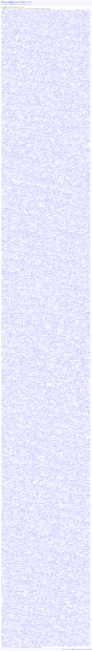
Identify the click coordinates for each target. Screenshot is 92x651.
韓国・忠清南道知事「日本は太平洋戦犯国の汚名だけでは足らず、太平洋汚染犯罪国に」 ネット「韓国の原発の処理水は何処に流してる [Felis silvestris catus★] (48, 207)
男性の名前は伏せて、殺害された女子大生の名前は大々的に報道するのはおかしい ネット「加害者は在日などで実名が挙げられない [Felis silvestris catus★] (50, 139)
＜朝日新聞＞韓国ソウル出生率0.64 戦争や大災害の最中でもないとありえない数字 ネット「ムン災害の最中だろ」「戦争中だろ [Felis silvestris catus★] (27, 155)
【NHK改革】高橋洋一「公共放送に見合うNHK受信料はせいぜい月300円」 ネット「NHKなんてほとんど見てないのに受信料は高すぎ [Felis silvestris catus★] (30, 563)
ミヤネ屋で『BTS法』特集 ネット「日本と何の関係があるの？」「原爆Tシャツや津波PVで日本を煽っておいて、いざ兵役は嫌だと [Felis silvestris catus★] (33, 632)
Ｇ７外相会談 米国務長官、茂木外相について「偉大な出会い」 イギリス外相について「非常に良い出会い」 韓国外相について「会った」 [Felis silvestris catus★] (58, 115)
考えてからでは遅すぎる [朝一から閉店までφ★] (33, 10)
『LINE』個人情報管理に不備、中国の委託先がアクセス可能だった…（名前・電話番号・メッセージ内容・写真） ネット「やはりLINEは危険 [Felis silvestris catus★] (41, 289)
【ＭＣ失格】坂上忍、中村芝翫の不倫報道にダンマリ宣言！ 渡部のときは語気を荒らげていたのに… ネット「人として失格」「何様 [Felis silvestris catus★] (59, 515)
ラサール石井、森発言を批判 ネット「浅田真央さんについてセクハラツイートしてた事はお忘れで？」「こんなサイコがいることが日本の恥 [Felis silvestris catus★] (52, 430)
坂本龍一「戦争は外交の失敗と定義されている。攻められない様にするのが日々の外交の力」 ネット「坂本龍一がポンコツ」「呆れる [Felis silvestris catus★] (28, 526)
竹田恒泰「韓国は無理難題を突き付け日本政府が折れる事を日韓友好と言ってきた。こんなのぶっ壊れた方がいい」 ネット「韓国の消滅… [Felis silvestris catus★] (28, 260)
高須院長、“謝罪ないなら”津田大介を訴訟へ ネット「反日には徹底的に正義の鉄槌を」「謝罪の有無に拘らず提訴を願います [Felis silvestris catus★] (63, 603)
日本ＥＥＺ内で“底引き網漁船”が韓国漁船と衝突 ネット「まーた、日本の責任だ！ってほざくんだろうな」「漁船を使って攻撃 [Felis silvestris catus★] (46, 297)
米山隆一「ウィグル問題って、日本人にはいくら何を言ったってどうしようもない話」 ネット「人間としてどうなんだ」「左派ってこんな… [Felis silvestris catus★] (38, 406)
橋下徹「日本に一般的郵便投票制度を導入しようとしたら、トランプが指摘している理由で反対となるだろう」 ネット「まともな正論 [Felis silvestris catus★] (30, 608)
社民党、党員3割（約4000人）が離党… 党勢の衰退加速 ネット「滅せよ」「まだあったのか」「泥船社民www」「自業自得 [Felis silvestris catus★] (47, 104)
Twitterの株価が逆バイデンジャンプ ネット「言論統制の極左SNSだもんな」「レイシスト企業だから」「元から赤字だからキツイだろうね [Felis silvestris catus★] (30, 509)
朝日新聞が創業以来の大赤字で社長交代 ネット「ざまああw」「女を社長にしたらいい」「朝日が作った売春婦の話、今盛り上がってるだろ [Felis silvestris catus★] (63, 370)
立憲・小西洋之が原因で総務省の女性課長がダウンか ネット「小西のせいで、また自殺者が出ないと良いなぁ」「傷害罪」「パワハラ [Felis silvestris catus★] (56, 266)
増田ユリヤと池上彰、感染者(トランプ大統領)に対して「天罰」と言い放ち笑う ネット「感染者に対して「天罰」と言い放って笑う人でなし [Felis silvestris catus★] (34, 545)
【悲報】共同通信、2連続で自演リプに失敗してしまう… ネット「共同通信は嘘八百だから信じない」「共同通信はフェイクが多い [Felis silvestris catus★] (46, 447)
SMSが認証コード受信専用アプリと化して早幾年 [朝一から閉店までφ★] (48, 22)
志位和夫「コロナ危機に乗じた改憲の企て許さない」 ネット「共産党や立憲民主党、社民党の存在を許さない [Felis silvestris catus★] (63, 132)
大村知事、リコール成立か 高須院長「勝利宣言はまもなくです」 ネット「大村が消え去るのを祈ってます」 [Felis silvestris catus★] (36, 612)
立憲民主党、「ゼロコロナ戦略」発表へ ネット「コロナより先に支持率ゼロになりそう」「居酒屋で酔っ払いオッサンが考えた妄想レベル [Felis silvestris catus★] (32, 340)
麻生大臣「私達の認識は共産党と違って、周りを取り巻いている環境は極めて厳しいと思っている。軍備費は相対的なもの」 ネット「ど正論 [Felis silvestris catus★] (55, 468)
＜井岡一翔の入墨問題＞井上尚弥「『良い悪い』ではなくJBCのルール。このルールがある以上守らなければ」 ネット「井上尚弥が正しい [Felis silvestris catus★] (43, 521)
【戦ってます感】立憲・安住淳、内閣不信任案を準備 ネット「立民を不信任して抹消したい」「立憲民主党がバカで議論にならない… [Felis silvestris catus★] (35, 261)
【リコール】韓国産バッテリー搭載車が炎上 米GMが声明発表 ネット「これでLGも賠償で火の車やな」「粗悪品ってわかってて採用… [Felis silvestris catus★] (28, 596)
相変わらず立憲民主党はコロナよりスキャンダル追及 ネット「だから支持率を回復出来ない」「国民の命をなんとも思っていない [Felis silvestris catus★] (66, 441)
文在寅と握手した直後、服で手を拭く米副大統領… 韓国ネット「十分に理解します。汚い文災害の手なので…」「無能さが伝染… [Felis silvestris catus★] (62, 45)
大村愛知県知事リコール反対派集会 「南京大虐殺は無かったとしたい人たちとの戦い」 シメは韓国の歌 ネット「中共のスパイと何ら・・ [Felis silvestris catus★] (61, 637)
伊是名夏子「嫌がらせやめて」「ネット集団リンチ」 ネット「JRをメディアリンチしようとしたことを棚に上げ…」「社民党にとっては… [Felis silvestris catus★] (52, 174)
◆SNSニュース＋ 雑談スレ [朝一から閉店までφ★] (68, 12)
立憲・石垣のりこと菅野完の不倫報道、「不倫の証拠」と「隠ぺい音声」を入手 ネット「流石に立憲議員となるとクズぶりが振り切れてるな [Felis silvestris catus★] (35, 48)
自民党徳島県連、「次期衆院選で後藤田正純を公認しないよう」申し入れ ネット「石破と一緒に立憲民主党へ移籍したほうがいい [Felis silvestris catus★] (29, 70)
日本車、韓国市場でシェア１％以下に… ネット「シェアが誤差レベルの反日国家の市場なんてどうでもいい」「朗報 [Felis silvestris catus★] (35, 277)
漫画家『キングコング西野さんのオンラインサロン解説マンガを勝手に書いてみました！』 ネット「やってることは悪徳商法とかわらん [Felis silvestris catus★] (58, 497)
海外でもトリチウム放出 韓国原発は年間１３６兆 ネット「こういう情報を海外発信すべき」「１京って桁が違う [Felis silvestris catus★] (61, 209)
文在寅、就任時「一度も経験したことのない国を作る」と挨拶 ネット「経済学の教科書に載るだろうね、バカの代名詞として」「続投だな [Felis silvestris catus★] (51, 279)
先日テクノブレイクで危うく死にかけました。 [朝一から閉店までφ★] (27, 29)
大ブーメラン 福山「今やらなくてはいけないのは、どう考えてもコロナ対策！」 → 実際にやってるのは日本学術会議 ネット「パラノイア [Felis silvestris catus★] (53, 601)
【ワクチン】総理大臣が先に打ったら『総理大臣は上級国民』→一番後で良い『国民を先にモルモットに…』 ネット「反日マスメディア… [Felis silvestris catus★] (32, 456)
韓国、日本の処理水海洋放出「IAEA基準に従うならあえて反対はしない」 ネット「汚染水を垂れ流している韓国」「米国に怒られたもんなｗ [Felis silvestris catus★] (62, 179)
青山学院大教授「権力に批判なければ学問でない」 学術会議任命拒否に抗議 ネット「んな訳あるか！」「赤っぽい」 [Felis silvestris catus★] (56, 573)
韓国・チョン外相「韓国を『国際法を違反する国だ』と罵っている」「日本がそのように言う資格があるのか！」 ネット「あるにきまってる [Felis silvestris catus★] (26, 168)
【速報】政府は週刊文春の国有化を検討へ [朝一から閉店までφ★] (76, 285)
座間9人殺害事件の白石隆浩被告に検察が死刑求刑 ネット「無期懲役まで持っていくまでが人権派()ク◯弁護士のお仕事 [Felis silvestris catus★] (40, 580)
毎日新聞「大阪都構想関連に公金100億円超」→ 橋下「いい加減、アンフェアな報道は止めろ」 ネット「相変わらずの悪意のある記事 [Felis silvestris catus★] (52, 614)
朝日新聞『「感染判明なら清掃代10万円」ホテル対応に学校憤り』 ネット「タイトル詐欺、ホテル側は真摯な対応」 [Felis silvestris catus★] (37, 262)
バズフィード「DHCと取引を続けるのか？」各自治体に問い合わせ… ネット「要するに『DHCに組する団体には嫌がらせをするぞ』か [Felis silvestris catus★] (40, 111)
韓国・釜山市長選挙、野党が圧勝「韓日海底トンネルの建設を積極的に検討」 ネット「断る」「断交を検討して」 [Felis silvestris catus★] (35, 232)
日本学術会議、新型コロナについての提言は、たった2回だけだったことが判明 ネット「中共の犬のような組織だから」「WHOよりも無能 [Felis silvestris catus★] (41, 613)
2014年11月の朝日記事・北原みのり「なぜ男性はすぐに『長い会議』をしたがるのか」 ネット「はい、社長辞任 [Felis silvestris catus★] (27, 372)
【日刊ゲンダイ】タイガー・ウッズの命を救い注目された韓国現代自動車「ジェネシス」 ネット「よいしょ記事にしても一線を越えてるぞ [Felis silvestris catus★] (56, 343)
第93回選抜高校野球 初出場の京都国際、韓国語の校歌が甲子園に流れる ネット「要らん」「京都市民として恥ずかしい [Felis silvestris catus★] (23, 273)
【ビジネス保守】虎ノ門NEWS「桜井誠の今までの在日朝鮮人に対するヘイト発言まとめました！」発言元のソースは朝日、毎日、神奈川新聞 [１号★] (50, 644)
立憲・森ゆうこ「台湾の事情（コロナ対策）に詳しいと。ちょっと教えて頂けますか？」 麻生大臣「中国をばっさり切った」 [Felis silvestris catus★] (26, 463)
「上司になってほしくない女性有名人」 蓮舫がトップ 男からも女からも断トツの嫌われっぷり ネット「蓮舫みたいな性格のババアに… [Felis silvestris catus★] (56, 319)
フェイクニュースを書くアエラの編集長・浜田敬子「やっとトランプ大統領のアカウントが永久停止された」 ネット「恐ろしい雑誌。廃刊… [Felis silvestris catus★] (54, 514)
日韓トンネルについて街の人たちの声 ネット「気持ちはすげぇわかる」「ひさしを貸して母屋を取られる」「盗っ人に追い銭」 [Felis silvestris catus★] (60, 329)
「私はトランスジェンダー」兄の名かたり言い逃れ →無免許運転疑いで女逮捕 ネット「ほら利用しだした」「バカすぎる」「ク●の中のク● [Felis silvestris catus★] (47, 312)
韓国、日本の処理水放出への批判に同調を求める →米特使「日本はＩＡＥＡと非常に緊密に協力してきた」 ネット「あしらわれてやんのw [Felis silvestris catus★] (33, 185)
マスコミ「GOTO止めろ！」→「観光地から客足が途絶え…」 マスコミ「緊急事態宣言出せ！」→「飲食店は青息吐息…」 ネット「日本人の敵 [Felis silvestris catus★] (33, 480)
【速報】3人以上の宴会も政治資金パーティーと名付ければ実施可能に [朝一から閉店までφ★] (75, 34)
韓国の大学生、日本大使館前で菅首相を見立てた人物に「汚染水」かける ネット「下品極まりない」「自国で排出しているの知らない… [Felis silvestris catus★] (38, 196)
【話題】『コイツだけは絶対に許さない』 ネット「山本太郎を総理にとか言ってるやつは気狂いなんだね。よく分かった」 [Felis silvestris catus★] (59, 300)
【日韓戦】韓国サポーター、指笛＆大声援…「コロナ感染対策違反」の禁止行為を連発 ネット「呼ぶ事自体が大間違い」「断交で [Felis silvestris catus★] (59, 268)
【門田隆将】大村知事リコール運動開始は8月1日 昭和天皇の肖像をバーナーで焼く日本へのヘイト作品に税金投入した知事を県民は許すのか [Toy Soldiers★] (54, 642)
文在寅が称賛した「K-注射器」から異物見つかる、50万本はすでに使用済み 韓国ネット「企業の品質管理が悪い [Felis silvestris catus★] (58, 175)
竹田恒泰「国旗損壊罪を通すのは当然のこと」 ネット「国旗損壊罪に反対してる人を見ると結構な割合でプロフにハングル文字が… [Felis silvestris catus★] (52, 459)
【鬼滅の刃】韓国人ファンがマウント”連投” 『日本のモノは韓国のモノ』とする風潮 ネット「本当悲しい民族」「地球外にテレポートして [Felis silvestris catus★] (49, 584)
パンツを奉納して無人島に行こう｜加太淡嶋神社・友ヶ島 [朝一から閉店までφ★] (13, 10)
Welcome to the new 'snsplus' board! (31, 13)
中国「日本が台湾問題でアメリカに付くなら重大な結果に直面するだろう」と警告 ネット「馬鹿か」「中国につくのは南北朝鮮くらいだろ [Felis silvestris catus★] (58, 248)
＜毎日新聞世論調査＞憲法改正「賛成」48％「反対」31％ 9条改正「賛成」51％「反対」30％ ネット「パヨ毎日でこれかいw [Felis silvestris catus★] (66, 133)
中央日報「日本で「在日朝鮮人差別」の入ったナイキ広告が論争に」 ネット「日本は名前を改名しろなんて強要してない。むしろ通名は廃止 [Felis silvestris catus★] (31, 569)
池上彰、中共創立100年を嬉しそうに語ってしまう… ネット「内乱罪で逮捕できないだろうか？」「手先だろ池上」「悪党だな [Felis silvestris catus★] (66, 453)
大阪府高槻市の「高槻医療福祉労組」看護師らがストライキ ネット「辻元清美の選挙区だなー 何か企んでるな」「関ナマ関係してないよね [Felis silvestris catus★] (29, 317)
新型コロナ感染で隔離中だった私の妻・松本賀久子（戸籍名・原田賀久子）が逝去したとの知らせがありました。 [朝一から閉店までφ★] (50, 265)
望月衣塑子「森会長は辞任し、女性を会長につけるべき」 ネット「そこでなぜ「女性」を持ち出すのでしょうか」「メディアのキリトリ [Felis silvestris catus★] (59, 439)
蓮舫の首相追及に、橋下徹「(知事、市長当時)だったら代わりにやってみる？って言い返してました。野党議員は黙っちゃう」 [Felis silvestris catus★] (44, 446)
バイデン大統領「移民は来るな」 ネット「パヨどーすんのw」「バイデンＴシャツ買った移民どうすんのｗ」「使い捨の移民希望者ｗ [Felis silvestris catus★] (32, 288)
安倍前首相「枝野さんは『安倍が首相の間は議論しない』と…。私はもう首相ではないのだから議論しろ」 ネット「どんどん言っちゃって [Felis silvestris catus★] (48, 161)
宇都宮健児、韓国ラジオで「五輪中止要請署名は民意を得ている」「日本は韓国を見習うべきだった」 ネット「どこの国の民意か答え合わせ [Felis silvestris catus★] (56, 74)
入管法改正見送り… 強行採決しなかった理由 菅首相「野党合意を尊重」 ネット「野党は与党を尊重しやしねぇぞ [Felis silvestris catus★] (58, 65)
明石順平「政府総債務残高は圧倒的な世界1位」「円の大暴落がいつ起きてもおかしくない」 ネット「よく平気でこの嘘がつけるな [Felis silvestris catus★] (60, 52)
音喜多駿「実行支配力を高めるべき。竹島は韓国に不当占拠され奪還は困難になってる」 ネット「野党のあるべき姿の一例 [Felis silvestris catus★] (43, 325)
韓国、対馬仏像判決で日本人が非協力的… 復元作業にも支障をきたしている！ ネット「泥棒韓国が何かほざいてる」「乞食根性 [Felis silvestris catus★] (54, 450)
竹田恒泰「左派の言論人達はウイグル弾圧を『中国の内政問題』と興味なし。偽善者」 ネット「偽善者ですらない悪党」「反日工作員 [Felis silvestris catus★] (48, 400)
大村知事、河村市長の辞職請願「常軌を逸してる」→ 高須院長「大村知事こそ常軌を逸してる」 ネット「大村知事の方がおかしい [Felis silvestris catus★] (27, 630)
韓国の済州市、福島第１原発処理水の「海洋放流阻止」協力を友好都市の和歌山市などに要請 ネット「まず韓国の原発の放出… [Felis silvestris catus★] (64, 82)
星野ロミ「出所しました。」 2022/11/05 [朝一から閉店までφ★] (37, 18)
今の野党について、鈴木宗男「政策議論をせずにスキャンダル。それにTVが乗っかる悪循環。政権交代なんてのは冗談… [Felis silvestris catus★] (64, 181)
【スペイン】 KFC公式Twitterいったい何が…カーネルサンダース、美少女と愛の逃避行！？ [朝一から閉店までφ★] (32, 35)
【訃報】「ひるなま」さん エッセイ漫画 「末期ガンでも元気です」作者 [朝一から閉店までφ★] (67, 17)
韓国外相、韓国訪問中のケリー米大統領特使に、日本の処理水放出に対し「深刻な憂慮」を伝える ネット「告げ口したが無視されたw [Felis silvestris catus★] (47, 187)
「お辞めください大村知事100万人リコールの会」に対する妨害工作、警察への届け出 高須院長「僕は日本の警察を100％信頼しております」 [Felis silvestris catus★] (56, 636)
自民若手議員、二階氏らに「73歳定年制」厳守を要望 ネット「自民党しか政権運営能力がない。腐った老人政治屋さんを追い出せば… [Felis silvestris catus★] (36, 493)
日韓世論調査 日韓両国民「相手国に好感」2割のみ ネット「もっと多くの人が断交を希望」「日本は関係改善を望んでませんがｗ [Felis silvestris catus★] (51, 42)
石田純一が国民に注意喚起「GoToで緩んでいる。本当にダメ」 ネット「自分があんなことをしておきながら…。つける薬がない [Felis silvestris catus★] (35, 579)
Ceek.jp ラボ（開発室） (71, 649)
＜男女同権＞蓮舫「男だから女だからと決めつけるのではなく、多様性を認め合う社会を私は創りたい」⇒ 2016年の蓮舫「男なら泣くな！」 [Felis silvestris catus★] (52, 416)
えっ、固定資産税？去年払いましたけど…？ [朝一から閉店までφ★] (44, 24)
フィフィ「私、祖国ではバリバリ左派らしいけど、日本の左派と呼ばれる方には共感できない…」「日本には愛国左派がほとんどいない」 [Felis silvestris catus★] (64, 301)
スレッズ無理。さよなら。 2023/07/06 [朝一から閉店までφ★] (67, 13)
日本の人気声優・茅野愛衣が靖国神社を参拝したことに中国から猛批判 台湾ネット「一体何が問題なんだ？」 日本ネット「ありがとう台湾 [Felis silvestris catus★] (50, 376)
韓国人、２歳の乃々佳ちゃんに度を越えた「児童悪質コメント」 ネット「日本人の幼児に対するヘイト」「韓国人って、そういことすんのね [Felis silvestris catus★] (28, 492)
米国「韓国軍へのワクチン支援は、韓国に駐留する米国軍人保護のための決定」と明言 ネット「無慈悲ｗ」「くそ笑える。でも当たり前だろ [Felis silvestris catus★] (42, 41)
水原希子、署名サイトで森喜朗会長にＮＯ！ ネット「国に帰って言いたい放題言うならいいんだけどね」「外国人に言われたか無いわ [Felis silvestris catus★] (42, 422)
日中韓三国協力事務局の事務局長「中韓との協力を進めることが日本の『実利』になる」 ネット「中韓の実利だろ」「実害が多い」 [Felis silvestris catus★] (30, 156)
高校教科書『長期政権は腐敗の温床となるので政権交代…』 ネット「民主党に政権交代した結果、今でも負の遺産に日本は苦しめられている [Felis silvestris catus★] (31, 47)
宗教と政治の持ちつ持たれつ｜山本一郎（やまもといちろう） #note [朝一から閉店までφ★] (45, 19)
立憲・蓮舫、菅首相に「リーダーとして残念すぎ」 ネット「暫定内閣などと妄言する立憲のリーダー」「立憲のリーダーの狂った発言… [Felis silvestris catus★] (58, 239)
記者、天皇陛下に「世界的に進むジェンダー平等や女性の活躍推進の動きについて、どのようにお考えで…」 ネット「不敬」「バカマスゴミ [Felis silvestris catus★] (44, 349)
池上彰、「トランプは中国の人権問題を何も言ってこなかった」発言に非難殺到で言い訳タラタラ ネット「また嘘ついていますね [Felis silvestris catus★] (50, 423)
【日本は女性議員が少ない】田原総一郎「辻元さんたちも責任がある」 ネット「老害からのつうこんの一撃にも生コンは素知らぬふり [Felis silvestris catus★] (58, 424)
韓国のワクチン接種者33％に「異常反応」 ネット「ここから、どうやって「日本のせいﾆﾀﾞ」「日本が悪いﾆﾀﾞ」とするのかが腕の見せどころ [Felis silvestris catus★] (47, 290)
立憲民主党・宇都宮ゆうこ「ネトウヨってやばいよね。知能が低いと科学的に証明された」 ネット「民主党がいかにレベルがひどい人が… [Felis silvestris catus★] (26, 544)
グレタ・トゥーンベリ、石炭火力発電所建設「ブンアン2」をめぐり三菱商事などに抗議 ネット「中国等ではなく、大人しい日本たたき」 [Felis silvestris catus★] (38, 520)
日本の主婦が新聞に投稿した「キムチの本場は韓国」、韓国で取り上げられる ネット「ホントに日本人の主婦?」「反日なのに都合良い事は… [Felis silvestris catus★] (35, 243)
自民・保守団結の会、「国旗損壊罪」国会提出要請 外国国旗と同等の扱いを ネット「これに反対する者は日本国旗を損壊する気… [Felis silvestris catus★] (62, 469)
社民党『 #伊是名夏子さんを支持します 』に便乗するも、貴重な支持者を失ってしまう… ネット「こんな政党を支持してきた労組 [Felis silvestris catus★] (56, 237)
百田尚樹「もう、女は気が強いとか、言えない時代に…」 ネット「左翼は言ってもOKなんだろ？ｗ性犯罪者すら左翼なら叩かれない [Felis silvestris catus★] (39, 392)
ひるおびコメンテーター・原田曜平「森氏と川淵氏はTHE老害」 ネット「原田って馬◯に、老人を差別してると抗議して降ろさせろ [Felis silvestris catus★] (65, 395)
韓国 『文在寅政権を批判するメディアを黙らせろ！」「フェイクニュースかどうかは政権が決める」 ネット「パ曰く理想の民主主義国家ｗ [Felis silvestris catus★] (33, 398)
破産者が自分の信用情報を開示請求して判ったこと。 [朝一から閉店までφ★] (52, 10)
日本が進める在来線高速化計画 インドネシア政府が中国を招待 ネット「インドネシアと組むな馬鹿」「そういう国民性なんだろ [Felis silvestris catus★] (64, 488)
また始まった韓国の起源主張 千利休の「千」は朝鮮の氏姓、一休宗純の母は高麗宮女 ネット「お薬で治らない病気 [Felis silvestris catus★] (48, 172)
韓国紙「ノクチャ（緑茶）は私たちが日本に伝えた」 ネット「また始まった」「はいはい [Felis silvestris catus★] (50, 163)
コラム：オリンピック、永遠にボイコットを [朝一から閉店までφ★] (60, 35)
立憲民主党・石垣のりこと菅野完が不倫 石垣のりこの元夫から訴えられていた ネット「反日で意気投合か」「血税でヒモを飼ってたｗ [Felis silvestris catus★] (48, 80)
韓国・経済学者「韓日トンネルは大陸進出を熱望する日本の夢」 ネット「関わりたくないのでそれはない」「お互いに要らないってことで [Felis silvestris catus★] (65, 440)
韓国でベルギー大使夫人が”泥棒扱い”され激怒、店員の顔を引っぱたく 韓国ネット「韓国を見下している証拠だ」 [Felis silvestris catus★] (46, 173)
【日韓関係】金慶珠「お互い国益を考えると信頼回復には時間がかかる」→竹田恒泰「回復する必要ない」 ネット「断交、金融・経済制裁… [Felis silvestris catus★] (46, 358)
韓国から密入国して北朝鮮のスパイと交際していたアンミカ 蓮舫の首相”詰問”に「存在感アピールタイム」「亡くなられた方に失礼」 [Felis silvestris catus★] (60, 451)
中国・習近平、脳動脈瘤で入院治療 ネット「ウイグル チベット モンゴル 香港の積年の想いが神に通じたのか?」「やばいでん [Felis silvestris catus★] (50, 533)
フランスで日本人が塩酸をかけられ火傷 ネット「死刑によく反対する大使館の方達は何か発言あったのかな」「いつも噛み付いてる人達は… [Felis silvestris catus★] (64, 378)
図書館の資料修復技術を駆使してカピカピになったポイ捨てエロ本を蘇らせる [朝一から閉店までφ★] (74, 22)
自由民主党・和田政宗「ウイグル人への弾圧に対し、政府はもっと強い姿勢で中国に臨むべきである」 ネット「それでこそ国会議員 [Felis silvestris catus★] (38, 531)
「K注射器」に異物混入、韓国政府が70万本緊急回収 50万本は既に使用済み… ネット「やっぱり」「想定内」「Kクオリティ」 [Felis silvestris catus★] (40, 186)
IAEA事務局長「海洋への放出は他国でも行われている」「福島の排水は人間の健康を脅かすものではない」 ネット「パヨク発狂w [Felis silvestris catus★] (58, 191)
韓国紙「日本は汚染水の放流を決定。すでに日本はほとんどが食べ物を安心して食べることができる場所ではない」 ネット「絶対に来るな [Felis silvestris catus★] (31, 126)
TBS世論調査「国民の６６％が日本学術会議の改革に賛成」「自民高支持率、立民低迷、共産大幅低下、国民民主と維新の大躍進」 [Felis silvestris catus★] (40, 598)
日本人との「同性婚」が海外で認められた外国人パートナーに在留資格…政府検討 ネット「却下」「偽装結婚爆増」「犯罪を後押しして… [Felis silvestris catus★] (37, 71)
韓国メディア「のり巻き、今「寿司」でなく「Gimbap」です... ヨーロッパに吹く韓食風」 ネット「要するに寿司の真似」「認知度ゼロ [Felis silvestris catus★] (57, 401)
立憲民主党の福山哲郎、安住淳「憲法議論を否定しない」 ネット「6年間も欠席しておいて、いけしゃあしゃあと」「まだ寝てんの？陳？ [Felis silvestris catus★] (34, 110)
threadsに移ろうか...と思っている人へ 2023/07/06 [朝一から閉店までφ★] (47, 13)
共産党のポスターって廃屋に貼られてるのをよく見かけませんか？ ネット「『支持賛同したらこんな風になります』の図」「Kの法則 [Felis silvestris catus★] (43, 87)
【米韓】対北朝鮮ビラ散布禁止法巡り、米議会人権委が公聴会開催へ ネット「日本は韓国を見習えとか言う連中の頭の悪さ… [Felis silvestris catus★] (33, 231)
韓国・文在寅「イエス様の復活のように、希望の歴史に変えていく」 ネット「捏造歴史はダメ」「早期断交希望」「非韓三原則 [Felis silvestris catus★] (27, 242)
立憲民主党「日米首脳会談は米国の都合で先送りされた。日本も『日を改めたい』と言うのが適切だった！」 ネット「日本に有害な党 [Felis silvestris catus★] (60, 178)
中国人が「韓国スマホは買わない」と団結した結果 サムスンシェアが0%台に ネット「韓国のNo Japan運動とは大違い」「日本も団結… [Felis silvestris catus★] (40, 296)
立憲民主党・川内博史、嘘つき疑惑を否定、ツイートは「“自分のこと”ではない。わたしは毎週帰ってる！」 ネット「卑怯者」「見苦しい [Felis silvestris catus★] (37, 120)
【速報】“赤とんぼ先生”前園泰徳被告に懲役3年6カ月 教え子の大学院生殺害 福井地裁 (28, 647)
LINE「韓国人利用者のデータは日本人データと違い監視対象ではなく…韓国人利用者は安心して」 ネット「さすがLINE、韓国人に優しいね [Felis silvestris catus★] (34, 284)
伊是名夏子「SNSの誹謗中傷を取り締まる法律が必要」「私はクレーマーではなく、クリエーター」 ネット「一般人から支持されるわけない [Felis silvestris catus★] (44, 138)
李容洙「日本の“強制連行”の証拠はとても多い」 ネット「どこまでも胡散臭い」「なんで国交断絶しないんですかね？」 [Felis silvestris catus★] (65, 330)
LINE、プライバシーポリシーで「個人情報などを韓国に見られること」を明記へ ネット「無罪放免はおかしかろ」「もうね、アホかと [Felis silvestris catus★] (38, 253)
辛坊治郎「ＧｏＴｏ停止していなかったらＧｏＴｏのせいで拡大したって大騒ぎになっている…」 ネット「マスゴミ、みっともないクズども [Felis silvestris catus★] (54, 504)
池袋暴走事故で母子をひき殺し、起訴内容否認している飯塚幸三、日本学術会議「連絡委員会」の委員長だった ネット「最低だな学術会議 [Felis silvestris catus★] (45, 625)
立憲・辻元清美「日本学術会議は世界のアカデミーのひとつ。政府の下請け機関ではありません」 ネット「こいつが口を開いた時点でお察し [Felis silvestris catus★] (49, 626)
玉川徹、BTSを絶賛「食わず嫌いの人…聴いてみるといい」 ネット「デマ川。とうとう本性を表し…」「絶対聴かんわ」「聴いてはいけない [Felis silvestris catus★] (29, 250)
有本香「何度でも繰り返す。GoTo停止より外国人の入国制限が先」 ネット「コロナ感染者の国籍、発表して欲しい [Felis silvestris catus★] (62, 586)
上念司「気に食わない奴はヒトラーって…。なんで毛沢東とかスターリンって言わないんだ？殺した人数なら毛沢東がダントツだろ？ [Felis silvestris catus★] (65, 618)
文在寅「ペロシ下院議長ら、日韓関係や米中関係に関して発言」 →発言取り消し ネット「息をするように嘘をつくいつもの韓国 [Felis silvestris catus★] (57, 58)
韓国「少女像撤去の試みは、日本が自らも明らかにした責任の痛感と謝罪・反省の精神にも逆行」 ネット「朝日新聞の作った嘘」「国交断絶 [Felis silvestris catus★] (51, 566)
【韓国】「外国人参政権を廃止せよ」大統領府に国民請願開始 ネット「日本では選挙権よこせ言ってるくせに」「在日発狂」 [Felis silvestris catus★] (55, 140)
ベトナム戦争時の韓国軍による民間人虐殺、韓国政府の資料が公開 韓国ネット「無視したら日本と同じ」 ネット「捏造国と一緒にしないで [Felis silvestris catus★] (40, 214)
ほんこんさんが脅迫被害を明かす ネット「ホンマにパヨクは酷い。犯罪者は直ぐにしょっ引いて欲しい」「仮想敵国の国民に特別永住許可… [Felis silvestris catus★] (31, 537)
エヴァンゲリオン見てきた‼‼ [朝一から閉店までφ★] (24, 319)
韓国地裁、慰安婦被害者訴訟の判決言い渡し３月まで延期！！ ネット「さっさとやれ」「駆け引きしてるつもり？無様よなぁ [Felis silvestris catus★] (45, 511)
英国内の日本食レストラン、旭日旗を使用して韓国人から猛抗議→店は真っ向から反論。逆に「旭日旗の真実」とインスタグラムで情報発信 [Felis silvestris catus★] (32, 473)
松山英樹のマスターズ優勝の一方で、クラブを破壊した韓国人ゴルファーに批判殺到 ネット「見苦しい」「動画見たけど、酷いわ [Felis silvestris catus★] (59, 219)
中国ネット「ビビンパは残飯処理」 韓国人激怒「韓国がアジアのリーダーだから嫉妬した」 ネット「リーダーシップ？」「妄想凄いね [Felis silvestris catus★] (41, 278)
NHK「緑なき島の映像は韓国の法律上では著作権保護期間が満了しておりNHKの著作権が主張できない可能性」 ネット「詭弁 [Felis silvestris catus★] (54, 36)
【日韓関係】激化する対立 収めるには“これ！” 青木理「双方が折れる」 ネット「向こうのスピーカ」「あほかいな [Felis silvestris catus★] (36, 528)
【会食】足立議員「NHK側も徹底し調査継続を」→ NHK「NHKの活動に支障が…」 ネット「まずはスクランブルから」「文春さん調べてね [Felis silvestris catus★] (59, 331)
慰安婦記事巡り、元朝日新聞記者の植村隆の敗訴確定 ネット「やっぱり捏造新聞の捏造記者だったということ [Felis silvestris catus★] (28, 591)
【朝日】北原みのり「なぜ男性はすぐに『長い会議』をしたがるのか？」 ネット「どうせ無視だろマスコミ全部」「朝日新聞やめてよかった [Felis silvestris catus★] (33, 428)
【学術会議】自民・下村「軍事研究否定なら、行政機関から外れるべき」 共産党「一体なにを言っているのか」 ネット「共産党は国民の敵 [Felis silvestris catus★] (58, 602)
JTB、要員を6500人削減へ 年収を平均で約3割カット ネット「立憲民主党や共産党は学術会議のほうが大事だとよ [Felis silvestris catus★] (29, 590)
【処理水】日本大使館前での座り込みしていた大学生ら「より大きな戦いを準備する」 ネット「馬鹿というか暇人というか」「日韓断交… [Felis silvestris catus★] (28, 77)
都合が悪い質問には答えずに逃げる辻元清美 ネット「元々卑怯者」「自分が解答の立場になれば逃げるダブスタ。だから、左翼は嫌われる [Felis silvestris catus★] (58, 567)
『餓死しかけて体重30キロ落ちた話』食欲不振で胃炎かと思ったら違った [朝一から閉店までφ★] (46, 12)
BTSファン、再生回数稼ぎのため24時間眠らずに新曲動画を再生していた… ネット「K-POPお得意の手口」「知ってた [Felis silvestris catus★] (57, 574)
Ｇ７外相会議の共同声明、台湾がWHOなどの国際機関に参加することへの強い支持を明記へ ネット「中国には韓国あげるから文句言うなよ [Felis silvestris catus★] (52, 122)
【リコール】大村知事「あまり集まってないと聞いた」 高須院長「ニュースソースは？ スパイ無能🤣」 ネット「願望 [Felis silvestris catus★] (37, 609)
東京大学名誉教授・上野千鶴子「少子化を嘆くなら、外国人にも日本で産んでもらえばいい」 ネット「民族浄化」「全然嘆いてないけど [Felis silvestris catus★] (41, 539)
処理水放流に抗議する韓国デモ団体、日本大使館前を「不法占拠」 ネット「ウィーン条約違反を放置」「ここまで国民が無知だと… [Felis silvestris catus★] (61, 180)
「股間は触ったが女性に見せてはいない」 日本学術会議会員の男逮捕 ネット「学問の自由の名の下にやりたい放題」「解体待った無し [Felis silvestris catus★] (58, 561)
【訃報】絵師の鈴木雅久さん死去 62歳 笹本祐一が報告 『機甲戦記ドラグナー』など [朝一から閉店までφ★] (64, 18)
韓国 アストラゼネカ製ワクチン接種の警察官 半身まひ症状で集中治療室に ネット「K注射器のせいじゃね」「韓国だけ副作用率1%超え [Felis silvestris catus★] (49, 129)
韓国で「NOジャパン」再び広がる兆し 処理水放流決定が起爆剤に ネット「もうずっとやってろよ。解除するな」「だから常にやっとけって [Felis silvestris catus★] (31, 144)
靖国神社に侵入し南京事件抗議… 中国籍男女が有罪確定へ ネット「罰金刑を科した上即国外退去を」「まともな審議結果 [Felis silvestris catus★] (51, 503)
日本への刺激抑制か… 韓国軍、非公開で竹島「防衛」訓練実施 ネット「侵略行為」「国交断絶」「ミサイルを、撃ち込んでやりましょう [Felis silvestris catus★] (46, 540)
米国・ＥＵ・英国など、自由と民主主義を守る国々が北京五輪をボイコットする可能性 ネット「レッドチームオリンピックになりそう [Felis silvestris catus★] (57, 227)
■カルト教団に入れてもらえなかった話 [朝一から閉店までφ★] (21, 19)
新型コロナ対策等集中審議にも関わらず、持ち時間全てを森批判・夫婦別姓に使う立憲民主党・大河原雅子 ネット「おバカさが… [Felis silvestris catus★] (58, 377)
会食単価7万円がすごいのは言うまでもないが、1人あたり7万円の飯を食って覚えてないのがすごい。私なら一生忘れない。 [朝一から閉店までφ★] (36, 348)
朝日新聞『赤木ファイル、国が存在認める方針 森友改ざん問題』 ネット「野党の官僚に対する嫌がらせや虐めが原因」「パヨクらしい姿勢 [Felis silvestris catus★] (62, 123)
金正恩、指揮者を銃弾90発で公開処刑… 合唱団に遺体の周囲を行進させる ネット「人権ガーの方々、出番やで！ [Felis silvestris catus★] (36, 94)
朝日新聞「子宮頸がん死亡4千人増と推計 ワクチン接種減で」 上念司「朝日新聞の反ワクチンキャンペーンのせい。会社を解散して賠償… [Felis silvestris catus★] (35, 435)
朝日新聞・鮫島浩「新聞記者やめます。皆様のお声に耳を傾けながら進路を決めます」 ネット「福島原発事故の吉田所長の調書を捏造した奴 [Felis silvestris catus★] (45, 342)
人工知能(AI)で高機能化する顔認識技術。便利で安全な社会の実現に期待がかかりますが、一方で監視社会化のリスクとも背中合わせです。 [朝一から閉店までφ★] (35, 33)
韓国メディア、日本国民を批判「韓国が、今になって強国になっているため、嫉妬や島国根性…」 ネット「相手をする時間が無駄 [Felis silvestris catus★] (37, 86)
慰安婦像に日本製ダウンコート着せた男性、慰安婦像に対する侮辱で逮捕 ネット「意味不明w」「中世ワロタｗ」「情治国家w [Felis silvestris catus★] (39, 158)
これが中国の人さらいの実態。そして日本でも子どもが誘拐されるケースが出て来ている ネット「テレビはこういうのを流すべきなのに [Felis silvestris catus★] (59, 75)
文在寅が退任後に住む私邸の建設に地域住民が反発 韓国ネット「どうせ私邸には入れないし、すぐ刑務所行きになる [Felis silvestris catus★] (35, 157)
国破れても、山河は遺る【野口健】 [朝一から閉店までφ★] (12, 11)
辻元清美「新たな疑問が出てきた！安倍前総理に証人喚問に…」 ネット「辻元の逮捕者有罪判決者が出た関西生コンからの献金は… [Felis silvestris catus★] (34, 538)
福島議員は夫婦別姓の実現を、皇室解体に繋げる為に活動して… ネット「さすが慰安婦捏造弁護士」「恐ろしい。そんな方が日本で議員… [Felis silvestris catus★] (26, 323)
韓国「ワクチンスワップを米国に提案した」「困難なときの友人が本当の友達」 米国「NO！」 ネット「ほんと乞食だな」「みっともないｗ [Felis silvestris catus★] (36, 169)
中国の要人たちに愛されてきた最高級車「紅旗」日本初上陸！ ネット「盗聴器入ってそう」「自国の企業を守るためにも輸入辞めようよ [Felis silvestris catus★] (47, 393)
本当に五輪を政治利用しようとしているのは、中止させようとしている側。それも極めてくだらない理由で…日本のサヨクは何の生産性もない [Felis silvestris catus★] (29, 109)
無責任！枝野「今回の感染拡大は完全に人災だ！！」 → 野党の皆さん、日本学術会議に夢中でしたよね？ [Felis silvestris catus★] (28, 595)
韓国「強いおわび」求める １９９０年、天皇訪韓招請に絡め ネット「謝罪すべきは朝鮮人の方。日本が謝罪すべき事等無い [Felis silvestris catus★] (65, 256)
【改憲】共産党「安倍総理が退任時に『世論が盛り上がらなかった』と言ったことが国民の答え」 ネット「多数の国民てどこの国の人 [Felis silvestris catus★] (67, 167)
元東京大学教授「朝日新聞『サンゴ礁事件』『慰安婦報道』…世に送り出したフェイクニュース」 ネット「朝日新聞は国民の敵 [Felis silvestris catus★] (66, 192)
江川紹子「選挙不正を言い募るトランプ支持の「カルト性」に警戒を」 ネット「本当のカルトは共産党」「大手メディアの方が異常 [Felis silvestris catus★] (27, 517)
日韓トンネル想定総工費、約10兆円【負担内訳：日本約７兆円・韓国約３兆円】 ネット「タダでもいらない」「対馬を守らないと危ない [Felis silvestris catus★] (57, 255)
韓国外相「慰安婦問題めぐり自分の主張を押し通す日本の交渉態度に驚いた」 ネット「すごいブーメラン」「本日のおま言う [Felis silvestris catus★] (55, 162)
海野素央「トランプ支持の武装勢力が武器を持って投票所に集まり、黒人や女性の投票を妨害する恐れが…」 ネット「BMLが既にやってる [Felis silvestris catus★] (42, 621)
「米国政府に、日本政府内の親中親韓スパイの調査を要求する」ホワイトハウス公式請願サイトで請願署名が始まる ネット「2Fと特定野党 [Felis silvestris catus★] (50, 572)
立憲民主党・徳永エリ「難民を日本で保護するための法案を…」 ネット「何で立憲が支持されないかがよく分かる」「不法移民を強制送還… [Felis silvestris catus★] (56, 359)
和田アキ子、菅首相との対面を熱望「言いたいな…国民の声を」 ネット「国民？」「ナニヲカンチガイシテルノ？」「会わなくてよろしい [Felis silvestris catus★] (39, 482)
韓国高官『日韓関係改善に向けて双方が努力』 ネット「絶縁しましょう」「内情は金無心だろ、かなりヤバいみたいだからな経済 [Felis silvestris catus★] (31, 93)
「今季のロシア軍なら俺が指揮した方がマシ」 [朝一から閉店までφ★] (65, 24)
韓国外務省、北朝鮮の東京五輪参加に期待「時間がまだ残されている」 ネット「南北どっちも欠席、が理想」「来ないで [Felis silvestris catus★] (49, 236)
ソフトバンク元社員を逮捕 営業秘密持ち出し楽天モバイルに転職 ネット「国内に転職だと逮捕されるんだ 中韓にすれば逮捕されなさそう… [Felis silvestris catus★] (37, 510)
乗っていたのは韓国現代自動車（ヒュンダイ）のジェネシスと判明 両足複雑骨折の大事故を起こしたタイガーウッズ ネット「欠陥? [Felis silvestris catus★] (32, 347)
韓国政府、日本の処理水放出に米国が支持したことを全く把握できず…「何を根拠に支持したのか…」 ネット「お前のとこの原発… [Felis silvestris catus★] (55, 208)
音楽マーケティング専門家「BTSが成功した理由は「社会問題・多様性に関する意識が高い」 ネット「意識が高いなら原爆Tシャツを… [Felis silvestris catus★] (25, 230)
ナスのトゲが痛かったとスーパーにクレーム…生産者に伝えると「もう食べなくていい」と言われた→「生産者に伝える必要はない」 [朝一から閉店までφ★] (44, 11)
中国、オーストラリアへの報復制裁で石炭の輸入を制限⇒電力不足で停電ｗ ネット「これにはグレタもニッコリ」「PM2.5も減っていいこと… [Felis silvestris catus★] (63, 550)
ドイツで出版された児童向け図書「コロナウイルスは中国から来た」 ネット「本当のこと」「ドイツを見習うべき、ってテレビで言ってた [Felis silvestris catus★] (59, 307)
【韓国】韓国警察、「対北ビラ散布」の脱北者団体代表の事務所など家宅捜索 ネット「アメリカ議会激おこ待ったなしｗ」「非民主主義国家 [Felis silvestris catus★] (65, 116)
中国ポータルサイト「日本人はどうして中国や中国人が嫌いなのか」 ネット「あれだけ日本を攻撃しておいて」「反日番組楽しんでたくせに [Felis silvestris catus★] (43, 197)
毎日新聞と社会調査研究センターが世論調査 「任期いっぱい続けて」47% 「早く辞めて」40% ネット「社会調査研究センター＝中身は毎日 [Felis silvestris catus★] (51, 51)
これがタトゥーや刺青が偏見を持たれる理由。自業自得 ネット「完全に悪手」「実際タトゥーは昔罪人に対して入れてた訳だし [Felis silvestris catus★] (58, 487)
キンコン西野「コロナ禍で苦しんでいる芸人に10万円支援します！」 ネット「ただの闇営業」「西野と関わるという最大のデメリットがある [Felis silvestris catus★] (49, 475)
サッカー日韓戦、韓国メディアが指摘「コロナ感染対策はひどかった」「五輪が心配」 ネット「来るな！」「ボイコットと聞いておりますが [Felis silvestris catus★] (47, 254)
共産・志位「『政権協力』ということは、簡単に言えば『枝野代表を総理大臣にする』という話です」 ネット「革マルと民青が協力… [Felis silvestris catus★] (30, 363)
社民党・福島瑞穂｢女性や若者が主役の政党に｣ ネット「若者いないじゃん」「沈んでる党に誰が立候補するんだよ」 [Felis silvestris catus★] (43, 583)
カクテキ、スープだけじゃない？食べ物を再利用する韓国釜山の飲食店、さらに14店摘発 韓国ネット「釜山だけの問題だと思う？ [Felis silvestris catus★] (62, 151)
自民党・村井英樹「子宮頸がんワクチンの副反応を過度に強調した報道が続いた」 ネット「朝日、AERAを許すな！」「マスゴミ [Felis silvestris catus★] (46, 383)
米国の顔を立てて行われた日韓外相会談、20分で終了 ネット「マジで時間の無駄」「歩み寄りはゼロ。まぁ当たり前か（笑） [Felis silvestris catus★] (46, 121)
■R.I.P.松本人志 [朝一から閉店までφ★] (25, 12)
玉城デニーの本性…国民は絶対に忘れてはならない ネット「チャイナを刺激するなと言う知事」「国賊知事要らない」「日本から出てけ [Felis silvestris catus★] (65, 320)
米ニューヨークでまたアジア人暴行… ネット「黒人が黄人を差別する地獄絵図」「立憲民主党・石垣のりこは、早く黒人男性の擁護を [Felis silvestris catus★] (53, 198)
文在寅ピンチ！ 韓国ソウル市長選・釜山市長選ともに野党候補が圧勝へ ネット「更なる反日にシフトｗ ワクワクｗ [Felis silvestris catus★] (38, 233)
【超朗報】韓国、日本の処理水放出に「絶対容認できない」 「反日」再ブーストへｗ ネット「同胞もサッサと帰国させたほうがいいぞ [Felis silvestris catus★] (32, 213)
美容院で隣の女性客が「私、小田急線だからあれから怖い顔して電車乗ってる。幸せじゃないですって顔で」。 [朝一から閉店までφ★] (34, 30)
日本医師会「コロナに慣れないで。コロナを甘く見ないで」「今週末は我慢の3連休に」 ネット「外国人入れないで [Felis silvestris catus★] (29, 592)
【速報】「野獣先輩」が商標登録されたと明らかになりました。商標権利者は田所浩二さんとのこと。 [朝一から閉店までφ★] (63, 23)
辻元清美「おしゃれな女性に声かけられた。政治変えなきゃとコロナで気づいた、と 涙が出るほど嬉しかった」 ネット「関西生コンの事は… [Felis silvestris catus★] (60, 627)
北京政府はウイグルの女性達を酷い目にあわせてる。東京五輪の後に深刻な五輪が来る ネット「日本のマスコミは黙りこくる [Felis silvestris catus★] (47, 366)
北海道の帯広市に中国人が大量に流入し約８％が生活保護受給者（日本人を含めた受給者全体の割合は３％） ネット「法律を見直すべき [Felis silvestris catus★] (32, 464)
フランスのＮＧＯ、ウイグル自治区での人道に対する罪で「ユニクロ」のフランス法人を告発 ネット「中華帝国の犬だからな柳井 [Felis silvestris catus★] (52, 226)
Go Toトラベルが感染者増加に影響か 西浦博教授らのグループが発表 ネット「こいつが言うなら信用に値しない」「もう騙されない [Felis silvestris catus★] (58, 476)
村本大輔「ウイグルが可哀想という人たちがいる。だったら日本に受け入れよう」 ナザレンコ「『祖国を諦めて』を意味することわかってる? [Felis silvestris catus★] (39, 382)
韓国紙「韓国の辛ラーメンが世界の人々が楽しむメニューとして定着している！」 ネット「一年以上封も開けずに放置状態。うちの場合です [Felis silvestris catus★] (62, 452)
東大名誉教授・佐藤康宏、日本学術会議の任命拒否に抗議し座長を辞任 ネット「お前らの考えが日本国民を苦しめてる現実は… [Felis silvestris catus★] (34, 555)
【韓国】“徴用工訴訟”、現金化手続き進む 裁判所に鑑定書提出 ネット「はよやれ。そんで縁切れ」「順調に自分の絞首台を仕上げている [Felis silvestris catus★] (50, 88)
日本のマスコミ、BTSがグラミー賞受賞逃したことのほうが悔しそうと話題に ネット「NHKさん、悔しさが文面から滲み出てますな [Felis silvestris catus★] (31, 295)
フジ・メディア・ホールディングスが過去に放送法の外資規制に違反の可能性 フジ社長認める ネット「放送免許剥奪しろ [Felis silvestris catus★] (50, 238)
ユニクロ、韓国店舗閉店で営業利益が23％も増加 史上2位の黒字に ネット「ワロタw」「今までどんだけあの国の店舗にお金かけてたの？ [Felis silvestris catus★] (64, 505)
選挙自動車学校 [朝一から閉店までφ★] (65, 19)
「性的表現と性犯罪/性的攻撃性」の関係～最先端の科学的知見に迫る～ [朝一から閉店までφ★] (22, 22)
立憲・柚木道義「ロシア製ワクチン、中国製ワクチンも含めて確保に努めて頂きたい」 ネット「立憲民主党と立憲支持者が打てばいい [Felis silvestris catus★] (41, 399)
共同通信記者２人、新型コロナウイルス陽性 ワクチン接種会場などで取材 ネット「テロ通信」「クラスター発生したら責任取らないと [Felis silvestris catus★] (62, 91)
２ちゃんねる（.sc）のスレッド (16, 2)
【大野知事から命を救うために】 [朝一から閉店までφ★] (68, 33)
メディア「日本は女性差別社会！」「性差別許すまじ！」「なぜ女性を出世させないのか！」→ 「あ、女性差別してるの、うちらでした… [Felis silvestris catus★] (47, 407)
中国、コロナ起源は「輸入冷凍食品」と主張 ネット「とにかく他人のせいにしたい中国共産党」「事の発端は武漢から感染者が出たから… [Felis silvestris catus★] (26, 578)
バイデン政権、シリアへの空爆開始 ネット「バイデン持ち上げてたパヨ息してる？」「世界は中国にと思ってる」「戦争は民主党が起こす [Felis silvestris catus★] (40, 341)
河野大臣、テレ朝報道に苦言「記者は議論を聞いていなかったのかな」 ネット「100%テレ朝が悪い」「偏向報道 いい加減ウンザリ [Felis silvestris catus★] (37, 597)
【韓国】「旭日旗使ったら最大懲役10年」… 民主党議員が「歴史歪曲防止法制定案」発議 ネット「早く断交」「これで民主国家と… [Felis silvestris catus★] (56, 81)
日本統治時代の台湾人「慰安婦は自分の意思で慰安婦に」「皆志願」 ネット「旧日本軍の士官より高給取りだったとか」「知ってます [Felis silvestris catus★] (32, 405)
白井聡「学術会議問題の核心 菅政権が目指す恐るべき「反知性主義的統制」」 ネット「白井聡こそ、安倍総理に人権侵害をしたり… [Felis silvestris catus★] (61, 615)
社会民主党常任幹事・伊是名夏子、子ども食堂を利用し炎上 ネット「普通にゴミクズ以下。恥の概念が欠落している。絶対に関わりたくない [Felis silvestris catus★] (49, 63)
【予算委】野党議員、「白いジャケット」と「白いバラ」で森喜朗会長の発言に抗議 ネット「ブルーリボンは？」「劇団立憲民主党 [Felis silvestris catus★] (36, 421)
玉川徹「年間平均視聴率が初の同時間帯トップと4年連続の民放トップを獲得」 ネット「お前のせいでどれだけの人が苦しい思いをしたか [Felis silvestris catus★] (30, 527)
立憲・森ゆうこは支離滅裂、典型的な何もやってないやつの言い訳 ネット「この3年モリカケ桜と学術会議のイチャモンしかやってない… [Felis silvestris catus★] (55, 585)
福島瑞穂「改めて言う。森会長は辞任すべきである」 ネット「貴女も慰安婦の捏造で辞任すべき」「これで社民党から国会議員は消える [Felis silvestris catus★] (66, 433)
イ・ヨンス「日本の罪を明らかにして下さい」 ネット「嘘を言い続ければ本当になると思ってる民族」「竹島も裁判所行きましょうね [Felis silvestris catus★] (40, 375)
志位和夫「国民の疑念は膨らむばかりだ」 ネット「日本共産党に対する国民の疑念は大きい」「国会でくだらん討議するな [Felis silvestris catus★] (56, 291)
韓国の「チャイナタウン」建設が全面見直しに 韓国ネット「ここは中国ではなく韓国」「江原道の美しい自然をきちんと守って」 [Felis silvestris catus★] (55, 149)
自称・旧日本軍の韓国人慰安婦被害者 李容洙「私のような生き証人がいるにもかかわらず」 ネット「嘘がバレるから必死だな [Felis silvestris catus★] (65, 314)
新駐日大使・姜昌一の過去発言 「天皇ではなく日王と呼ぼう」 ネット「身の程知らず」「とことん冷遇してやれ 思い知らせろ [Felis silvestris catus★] (37, 481)
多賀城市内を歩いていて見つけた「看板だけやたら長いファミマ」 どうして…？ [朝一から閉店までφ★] (20, 28)
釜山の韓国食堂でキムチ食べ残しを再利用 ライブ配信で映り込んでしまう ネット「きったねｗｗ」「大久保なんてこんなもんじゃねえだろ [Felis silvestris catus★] (57, 313)
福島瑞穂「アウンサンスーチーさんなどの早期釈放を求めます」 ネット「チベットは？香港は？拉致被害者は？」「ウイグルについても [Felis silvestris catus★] (56, 394)
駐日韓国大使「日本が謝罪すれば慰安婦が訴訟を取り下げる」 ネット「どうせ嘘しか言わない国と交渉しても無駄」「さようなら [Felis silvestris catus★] (27, 499)
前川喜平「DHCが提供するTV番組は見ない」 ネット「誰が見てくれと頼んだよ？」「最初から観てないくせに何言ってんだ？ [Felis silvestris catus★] (55, 549)
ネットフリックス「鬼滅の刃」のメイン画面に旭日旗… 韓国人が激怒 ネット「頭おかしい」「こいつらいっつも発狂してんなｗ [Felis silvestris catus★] (65, 335)
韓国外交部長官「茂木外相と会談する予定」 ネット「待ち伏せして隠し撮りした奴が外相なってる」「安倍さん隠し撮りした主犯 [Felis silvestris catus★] (43, 128)
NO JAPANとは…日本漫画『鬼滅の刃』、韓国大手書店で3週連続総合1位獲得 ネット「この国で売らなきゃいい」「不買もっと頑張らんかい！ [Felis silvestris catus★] (52, 105)
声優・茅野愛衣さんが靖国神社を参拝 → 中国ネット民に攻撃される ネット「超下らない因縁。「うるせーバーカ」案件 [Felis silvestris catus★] (64, 387)
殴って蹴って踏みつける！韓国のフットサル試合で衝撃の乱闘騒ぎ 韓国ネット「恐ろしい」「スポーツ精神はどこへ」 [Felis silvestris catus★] (28, 69)
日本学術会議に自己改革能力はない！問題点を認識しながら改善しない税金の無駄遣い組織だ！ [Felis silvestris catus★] (42, 624)
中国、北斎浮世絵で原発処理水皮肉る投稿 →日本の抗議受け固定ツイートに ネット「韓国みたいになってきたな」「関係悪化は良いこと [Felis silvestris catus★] (30, 145)
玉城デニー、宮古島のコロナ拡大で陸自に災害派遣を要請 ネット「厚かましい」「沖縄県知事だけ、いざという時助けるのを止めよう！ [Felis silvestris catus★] (43, 457)
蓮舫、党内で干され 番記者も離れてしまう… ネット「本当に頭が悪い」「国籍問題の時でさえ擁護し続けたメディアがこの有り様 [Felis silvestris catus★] (49, 458)
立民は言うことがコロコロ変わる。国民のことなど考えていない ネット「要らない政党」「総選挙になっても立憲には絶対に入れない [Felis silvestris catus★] (62, 282)
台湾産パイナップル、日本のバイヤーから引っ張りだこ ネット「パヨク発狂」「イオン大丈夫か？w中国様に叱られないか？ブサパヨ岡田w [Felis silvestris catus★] (37, 311)
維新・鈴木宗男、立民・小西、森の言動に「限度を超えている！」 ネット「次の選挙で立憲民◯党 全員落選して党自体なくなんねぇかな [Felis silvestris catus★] (41, 285)
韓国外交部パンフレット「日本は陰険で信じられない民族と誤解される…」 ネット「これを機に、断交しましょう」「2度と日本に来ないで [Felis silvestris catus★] (40, 244)
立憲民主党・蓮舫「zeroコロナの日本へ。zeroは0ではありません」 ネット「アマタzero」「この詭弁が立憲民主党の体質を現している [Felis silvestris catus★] (57, 352)
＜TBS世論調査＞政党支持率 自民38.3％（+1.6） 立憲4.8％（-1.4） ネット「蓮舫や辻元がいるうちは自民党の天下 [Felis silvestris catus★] (35, 318)
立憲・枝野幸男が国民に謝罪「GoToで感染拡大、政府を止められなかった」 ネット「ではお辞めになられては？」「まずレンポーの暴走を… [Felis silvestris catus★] (33, 491)
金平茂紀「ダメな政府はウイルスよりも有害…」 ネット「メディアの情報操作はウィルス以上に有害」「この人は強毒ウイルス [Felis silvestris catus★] (27, 589)
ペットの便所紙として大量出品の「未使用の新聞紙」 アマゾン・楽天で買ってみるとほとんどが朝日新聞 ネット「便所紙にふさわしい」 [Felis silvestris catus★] (31, 40)
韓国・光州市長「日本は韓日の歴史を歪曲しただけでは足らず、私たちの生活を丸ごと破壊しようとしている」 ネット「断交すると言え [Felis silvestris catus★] (28, 184)
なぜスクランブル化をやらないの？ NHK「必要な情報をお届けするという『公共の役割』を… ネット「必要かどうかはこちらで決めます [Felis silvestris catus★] (65, 543)
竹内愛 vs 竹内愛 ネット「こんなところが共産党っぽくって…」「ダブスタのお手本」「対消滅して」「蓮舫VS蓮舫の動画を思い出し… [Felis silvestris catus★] (38, 62)
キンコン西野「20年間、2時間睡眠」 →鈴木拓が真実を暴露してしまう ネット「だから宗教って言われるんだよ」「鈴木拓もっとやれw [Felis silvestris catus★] (49, 486)
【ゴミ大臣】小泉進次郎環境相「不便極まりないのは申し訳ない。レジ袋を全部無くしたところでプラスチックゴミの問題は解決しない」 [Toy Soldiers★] (48, 641)
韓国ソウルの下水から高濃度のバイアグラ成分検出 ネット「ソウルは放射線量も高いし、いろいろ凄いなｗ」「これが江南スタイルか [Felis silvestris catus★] (55, 64)
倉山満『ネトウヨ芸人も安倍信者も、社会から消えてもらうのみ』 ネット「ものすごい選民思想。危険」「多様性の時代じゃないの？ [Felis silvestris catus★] (41, 556)
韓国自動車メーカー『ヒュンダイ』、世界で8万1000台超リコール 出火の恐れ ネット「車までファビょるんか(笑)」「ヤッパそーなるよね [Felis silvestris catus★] (28, 346)
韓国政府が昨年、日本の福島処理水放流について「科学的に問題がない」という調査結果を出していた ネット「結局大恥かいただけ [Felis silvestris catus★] (34, 204)
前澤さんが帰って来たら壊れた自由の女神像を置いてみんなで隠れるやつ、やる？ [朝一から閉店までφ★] (52, 28)
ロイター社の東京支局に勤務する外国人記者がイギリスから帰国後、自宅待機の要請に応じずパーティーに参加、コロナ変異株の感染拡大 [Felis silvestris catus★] (61, 417)
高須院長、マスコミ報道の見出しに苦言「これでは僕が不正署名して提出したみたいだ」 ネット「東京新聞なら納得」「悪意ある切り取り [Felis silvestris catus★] (58, 534)
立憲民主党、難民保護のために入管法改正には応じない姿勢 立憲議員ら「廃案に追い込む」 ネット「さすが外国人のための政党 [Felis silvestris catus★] (41, 103)
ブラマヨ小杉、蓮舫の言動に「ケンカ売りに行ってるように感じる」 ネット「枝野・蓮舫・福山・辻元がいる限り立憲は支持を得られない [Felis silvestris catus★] (56, 98)
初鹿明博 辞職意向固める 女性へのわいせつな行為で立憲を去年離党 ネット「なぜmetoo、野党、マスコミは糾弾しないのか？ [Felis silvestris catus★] (34, 620)
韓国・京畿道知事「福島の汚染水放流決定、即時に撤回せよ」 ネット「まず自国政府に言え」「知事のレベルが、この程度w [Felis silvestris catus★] (23, 117)
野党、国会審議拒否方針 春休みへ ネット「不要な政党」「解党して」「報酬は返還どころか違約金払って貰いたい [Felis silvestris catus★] (66, 273)
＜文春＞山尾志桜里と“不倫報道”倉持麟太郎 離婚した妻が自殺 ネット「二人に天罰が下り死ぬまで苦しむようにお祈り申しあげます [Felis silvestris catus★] (58, 150)
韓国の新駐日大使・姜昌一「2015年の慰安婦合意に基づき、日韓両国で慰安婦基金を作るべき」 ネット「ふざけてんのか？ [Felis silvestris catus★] (45, 485)
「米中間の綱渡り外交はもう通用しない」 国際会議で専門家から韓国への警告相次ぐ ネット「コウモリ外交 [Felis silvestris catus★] (57, 369)
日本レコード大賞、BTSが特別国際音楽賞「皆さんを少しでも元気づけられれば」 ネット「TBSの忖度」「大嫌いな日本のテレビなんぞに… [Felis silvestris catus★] (45, 532)
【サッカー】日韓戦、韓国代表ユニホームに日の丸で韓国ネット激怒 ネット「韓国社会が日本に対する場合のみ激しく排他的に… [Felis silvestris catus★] (52, 267)
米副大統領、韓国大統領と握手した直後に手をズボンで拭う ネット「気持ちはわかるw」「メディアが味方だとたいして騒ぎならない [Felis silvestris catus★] (48, 57)
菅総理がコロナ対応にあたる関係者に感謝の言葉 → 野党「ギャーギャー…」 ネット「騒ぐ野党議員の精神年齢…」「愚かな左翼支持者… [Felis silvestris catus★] (42, 502)
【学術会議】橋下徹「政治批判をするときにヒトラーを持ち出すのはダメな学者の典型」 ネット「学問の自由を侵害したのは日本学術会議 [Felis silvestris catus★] (26, 619)
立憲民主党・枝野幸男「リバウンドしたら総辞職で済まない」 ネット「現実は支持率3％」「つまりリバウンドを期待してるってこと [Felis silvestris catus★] (47, 225)
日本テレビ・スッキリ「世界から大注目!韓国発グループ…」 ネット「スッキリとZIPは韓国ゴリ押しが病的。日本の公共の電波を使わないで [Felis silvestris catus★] (63, 99)
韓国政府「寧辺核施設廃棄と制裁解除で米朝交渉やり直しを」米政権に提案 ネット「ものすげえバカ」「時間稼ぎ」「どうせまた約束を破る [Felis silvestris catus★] (65, 201)
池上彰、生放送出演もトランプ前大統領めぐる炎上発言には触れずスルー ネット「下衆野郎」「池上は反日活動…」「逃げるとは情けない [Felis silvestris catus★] (31, 389)
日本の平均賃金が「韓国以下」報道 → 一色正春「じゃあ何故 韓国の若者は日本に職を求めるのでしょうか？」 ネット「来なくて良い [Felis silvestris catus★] (36, 324)
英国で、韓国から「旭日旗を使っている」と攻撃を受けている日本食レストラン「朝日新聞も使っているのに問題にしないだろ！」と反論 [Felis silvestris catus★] (25, 434)
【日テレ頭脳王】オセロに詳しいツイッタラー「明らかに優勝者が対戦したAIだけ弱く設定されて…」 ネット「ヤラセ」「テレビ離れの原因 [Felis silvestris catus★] (66, 360)
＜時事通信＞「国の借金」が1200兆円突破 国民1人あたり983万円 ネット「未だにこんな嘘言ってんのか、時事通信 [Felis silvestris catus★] (56, 410)
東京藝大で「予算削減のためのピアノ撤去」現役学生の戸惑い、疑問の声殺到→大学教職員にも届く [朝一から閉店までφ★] (38, 16)
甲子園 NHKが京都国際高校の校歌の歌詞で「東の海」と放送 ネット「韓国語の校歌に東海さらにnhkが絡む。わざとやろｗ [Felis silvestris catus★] (61, 271)
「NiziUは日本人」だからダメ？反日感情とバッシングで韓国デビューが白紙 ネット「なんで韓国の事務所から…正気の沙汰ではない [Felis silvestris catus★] (48, 557)
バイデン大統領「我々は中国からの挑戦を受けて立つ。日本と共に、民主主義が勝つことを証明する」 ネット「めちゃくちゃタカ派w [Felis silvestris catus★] (53, 190)
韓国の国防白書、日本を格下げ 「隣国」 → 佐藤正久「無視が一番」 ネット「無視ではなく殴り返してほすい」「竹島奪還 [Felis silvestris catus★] (39, 445)
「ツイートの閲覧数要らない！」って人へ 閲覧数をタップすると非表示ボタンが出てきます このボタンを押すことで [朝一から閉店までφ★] (31, 17)
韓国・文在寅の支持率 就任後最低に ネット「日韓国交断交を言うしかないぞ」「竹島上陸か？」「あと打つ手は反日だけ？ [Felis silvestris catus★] (62, 220)
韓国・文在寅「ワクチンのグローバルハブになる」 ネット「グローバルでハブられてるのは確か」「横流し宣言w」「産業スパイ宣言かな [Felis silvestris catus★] (36, 127)
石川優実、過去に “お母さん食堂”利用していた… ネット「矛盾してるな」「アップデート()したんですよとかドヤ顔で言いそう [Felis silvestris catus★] (51, 522)
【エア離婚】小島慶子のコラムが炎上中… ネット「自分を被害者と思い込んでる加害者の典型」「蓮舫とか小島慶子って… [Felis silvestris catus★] (58, 560)
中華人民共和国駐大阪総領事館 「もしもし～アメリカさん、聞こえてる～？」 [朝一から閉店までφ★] (45, 34)
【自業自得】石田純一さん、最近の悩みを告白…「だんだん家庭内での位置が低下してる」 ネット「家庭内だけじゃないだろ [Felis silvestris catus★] (29, 337)
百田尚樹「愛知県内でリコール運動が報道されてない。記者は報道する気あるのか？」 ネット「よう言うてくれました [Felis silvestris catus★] (32, 631)
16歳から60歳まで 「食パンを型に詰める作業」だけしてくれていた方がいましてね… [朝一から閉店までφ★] (71, 30)
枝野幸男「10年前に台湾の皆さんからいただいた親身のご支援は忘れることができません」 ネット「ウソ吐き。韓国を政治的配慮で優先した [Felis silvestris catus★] (50, 306)
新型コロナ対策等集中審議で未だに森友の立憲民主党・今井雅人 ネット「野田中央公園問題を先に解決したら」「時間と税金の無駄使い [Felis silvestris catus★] (28, 381)
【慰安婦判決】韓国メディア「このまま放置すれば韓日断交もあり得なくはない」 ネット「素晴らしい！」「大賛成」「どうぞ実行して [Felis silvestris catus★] (41, 474)
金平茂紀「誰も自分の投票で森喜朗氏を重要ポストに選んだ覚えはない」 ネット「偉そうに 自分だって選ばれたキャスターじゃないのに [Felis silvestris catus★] (43, 429)
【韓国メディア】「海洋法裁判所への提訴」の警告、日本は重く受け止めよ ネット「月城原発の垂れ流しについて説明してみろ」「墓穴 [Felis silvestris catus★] (25, 202)
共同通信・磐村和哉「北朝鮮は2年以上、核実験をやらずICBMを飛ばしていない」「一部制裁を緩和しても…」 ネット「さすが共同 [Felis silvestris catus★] (45, 215)
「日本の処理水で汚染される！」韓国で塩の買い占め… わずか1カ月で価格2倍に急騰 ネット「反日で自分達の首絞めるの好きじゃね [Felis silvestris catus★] (47, 97)
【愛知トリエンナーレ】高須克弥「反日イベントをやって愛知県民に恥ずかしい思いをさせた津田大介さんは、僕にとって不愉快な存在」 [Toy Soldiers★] (59, 643)
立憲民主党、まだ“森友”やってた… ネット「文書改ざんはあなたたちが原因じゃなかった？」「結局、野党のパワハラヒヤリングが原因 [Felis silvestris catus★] (47, 365)
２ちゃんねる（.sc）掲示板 (7, 4)
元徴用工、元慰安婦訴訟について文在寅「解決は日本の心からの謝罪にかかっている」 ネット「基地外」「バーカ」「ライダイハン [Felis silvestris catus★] (38, 364)
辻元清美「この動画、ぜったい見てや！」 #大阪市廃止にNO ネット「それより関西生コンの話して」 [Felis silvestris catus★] (23, 618)
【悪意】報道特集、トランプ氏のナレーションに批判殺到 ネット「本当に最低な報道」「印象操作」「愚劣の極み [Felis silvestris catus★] (27, 607)
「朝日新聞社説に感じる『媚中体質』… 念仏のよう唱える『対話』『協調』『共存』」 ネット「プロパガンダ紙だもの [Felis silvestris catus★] (33, 203)
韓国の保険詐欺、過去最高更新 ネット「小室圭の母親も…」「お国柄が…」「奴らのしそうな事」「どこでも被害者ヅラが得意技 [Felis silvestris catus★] (40, 146)
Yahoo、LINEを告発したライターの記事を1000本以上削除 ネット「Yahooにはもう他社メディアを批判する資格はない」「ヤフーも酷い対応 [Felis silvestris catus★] (65, 272)
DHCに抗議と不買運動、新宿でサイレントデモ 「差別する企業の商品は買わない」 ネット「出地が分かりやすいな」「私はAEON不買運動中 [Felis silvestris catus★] (65, 353)
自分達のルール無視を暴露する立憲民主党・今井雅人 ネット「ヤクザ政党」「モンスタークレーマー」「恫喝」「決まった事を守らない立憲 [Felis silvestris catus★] (63, 411)
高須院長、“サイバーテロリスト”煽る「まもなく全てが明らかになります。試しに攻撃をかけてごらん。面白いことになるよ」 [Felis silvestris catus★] (67, 638)
